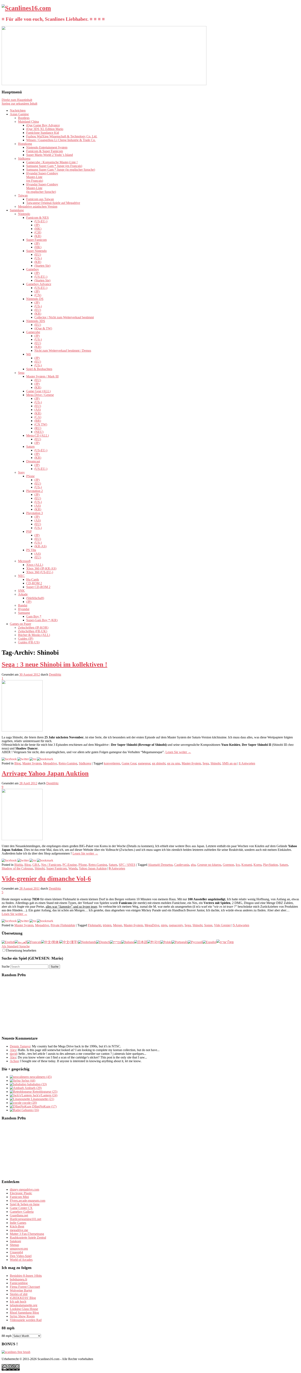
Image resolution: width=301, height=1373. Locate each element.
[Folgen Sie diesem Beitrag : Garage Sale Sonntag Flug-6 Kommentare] (32, 921)
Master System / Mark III (42, 376)
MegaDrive (152, 925)
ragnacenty (176, 925)
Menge (117, 925)
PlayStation (270, 864)
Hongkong (25, 143)
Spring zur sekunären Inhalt (19, 103)
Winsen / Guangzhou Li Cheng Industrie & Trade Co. (61, 140)
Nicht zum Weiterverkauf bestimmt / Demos (62, 350)
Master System (31, 763)
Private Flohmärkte (63, 925)
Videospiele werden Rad (26, 1320)
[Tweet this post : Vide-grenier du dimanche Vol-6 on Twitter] (23, 921)
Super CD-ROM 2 (38, 587)
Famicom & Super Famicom (44, 151)
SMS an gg (229, 763)
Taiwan (23, 195)
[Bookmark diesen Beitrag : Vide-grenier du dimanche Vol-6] (45, 921)
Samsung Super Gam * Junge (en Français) (54, 166)
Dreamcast (33, 461)
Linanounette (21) (42, 1099)
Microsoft (24, 561)
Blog (17, 763)
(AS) (37, 409)
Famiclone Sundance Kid (42, 132)
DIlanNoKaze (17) (44, 1106)
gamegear (144, 763)
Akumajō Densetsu (160, 864)
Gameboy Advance (38, 284)
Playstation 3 (34, 513)
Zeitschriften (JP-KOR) (33, 627)
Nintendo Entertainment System (46, 147)
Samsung (24, 612)
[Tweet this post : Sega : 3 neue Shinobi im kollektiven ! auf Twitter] (23, 759)
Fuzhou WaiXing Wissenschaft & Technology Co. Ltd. (61, 136)
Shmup (14, 1245)
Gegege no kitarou (209, 864)
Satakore (15, 1241)
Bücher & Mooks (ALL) (34, 635)
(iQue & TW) (43, 328)
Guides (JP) (25, 638)
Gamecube (33, 332)
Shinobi (215, 763)
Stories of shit (18, 1294)
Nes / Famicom (51, 864)
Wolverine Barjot (21, 1290)
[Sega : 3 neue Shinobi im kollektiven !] (22, 730)
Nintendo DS (34, 299)
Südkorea (24, 158)
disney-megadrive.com (24, 1189)
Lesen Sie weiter (178, 752)
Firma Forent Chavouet (25, 1286)
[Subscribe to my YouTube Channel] (295, 59)
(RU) (37, 428)
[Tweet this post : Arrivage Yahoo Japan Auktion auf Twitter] (23, 860)
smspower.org (19, 1248)
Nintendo (24, 214)
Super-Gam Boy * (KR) (42, 620)
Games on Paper (20, 624)
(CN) (37, 295)
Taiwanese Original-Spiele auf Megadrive (53, 203)
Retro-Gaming (68, 763)
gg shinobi (158, 763)
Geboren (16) (30, 1110)
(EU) (37, 254)
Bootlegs (23, 118)
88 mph (6, 1336)
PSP (29, 531)
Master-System (191, 763)
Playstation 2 (34, 491)
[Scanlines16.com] (26, 8)
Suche (6, 966)
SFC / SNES (127, 864)
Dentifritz (55, 674)
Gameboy (32, 269)
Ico (238, 864)
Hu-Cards (32, 579)
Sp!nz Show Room (22, 1316)
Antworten (247, 763)
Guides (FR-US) (29, 642)
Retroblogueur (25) (44, 1091)
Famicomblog (19, 1283)
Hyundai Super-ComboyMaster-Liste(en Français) (42, 177)
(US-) (38, 258)
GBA (36, 864)
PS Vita (31, 550)
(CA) (37, 417)
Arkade (23, 594)
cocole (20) (29, 1102)
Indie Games (18, 1222)
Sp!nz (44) (28, 1080)
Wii (28, 354)
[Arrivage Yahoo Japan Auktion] (22, 839)
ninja (164, 925)
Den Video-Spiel (21, 1256)
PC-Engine (69, 864)
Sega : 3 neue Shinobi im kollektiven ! (54, 664)
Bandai (22, 605)
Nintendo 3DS (35, 321)
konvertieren (112, 763)
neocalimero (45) (40, 1077)
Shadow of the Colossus (17, 868)
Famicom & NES (37, 217)
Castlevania (181, 864)
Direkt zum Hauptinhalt (17, 100)
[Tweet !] (295, 48)
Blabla (18, 864)
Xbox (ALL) (34, 564)
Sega (21, 372)
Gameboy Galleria (22, 1211)
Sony (21, 472)
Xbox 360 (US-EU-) (39, 572)
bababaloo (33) (36, 1084)
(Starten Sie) (42, 265)
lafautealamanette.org (23, 1305)
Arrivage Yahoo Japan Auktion (45, 773)
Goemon (228, 864)
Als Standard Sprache (16, 946)
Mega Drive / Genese (40, 395)
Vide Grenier (222, 925)
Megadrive (50, 763)
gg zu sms (173, 763)
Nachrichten (18, 110)
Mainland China (28, 121)
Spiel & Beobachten (39, 369)
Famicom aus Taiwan (40, 199)
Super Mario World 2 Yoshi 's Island (49, 155)
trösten (107, 925)
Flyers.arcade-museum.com (27, 1200)
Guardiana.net (19, 1215)
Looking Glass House (24, 1309)
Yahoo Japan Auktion (93, 868)
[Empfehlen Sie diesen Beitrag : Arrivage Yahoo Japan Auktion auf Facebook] (9, 860)
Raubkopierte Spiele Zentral (28, 1237)
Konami (246, 864)
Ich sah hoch (18, 1301)
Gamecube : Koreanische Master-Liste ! (52, 162)
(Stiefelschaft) (35, 598)
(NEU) (38, 432)
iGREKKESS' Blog (23, 1298)
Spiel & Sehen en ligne (25, 1204)
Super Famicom (36, 239)
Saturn (30, 446)
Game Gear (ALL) (38, 391)
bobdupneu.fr (18, 1279)
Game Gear (129, 763)
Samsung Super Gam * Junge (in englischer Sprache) (60, 169)
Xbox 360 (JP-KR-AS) (41, 568)
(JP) (37, 225)
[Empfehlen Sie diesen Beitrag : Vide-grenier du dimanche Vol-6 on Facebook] (9, 921)
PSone (30, 476)
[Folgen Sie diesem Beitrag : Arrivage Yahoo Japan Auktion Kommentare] (32, 860)
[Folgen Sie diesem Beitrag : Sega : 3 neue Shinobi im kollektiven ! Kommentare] (32, 759)
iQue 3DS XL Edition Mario (44, 129)
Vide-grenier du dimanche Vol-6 (46, 878)
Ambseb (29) (33, 1088)
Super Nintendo (36, 251)
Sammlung (17, 210)
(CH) (37, 232)
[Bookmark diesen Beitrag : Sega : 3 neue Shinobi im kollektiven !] (45, 759)
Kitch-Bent (17, 1226)
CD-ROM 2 (34, 583)
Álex (13, 1057)
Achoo (14, 1061)
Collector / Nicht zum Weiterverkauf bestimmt (64, 317)
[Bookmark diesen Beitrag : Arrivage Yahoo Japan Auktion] (45, 860)
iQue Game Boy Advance (43, 125)
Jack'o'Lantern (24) (44, 1095)
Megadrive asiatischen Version (37, 206)
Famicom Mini (19, 1197)
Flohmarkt (94, 925)
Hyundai (23, 609)
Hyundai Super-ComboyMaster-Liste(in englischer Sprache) (42, 188)
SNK (21, 590)
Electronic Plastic (21, 1193)
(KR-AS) (40, 546)
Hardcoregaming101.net (25, 1219)
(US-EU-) (40, 221)
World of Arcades (21, 1259)
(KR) (37, 236)
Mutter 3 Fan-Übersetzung (27, 1234)
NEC (21, 576)
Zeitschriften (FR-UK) (32, 631)
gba (193, 864)
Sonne (208, 925)
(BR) (37, 420)
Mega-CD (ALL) (37, 435)
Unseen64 (16, 1252)
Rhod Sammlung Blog (24, 1312)
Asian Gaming (19, 114)
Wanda (72, 868)
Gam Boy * (33, 616)
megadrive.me (19, 1230)
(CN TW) (40, 424)
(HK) (37, 228)
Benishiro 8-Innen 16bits (26, 1275)
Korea (257, 864)
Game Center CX (21, 1208)
